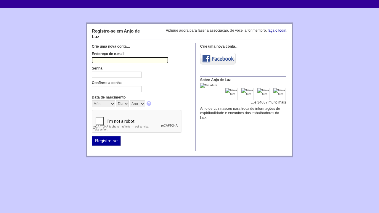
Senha (97, 68)
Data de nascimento (109, 97)
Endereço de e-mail (108, 54)
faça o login (277, 30)
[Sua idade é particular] (149, 104)
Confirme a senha (107, 83)
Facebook (218, 58)
